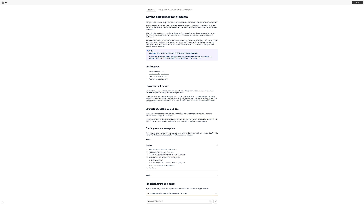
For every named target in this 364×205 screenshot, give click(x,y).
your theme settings (201, 98)
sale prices (169, 56)
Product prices (187, 10)
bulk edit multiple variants (163, 135)
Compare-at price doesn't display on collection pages (168, 193)
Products (166, 10)
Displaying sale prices (156, 71)
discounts (177, 33)
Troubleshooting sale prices (158, 79)
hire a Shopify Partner (185, 42)
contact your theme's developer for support (177, 100)
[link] (5, 2)
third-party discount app (166, 42)
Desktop (149, 145)
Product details (176, 10)
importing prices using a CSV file (158, 58)
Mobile (148, 175)
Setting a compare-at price (157, 76)
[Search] (210, 201)
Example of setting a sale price (159, 74)
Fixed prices (153, 53)
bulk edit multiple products (183, 135)
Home (160, 10)
